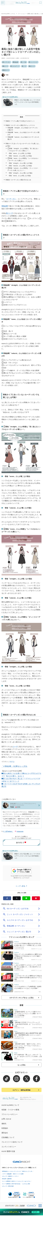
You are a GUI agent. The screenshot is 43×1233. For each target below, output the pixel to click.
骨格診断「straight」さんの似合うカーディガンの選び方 (23, 129)
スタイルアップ (15, 66)
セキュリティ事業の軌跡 (8, 1186)
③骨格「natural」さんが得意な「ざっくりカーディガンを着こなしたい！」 (23, 169)
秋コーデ (5, 66)
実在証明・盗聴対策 (7, 1178)
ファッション (21, 13)
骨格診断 (16, 62)
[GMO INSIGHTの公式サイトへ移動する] (21, 1161)
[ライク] (40, 2)
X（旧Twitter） (8, 831)
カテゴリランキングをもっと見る (21, 998)
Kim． (40, 991)
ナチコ (12, 762)
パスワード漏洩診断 (7, 1173)
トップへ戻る (21, 886)
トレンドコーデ (34, 62)
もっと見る (22, 1065)
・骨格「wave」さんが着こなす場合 (19, 153)
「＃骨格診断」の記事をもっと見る (14, 766)
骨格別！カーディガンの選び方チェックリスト (20, 125)
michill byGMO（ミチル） (8, 13)
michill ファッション (36, 949)
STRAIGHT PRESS (37, 1017)
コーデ (24, 66)
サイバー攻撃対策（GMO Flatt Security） (11, 1183)
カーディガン (6, 62)
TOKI (7, 75)
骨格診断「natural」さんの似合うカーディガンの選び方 (23, 138)
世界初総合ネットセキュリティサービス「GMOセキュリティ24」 (17, 1171)
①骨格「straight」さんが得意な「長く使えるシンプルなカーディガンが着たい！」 (23, 150)
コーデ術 (24, 62)
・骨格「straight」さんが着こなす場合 (20, 163)
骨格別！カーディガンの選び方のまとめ (18, 180)
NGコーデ (32, 66)
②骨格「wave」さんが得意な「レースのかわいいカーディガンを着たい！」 (23, 159)
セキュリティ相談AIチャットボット (10, 1176)
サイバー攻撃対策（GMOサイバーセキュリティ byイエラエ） (16, 1181)
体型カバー (6, 70)
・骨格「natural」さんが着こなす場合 (20, 156)
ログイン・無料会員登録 (21, 1090)
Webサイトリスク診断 (18, 1173)
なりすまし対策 (26, 1183)
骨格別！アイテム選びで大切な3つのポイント (20, 121)
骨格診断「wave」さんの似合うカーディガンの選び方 (23, 133)
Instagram (20, 831)
